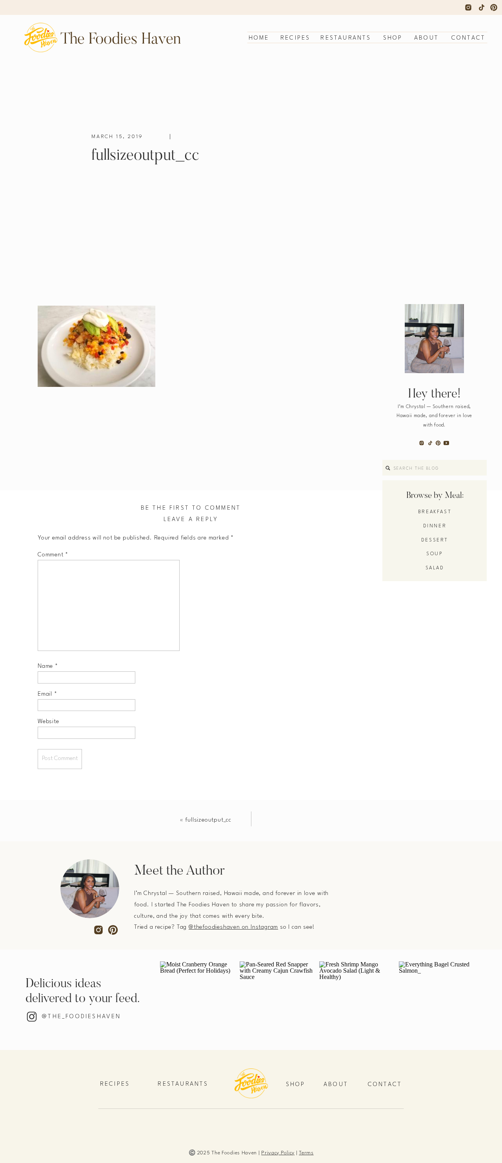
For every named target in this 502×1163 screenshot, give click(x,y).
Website (48, 722)
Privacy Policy (278, 1153)
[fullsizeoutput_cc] (364, 166)
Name (48, 666)
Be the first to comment (191, 508)
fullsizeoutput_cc (208, 820)
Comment (53, 555)
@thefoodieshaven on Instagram (233, 927)
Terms (306, 1153)
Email (47, 694)
